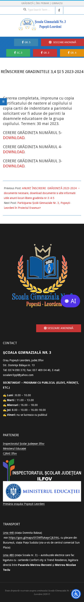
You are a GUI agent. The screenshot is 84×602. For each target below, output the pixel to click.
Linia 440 (8, 532)
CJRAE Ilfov (10, 453)
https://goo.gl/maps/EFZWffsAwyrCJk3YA (33, 537)
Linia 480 (8, 555)
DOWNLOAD (13, 137)
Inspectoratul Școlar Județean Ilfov (23, 443)
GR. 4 (73, 52)
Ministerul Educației (14, 448)
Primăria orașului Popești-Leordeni (24, 503)
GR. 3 (46, 52)
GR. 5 (27, 42)
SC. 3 (19, 52)
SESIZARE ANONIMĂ (64, 42)
